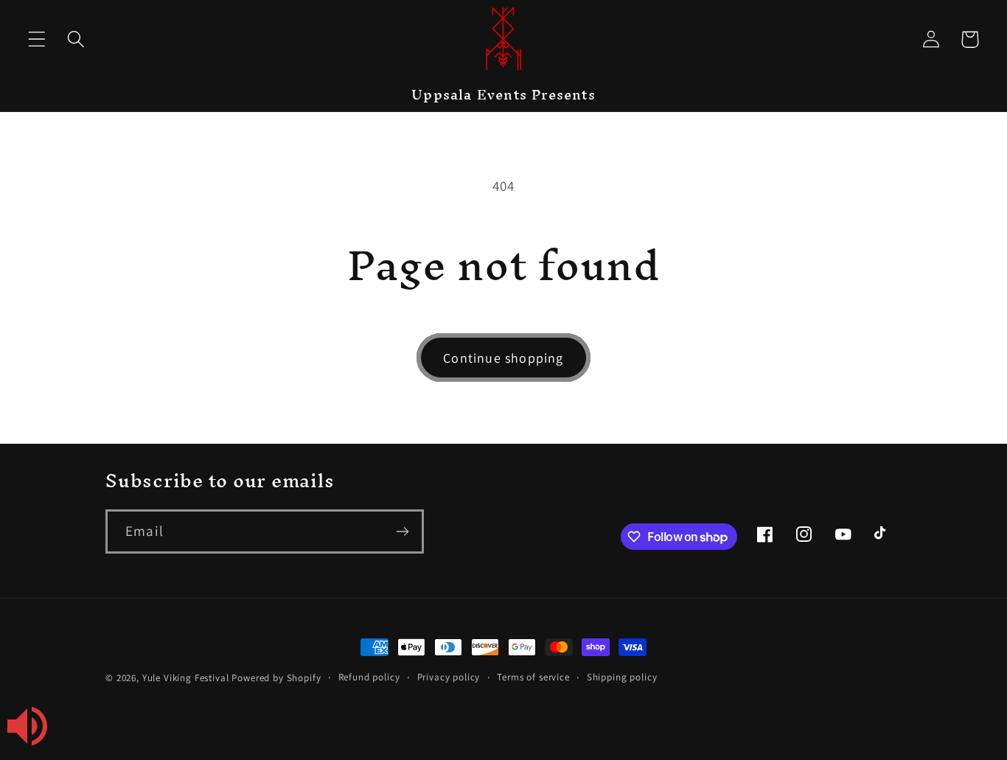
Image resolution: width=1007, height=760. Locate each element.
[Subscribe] (402, 531)
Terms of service (533, 677)
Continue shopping (503, 357)
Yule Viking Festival (185, 678)
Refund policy (369, 677)
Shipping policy (622, 677)
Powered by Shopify (276, 678)
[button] (37, 39)
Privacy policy (449, 677)
